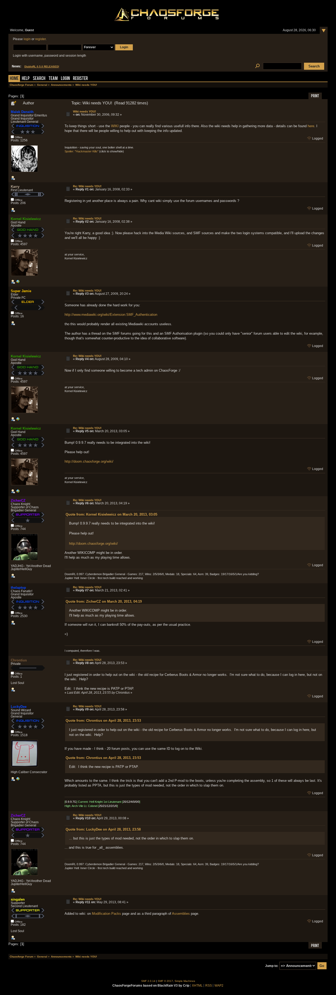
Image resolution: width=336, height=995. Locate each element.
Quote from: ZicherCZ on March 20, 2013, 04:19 (104, 601)
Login (65, 79)
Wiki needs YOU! (84, 111)
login (27, 39)
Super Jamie (21, 291)
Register (80, 79)
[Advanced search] (257, 66)
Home (14, 79)
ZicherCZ (18, 500)
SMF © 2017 (165, 981)
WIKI (115, 126)
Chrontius (19, 660)
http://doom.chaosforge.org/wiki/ (89, 461)
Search (39, 79)
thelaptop (18, 588)
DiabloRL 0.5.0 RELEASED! (41, 66)
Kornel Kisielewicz (26, 219)
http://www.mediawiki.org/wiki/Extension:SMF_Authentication (111, 315)
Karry (15, 187)
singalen (18, 899)
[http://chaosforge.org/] (18, 282)
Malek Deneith (22, 112)
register (40, 39)
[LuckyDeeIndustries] (18, 780)
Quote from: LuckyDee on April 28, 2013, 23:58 (103, 829)
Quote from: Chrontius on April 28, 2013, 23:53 (103, 721)
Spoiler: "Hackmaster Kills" (81, 151)
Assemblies (181, 914)
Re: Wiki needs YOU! (87, 186)
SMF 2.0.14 (148, 981)
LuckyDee (19, 707)
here (311, 126)
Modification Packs (106, 914)
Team (53, 79)
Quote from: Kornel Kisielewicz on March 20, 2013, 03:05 (111, 514)
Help (26, 79)
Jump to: (271, 965)
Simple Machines (185, 981)
